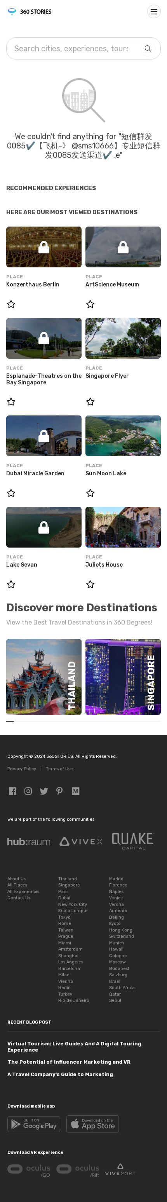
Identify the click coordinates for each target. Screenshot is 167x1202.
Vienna (65, 981)
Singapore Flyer (107, 376)
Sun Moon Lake (105, 474)
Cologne (118, 955)
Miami (64, 943)
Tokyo (64, 917)
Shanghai (68, 955)
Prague (65, 936)
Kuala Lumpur (73, 910)
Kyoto (115, 923)
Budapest (119, 968)
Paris (63, 891)
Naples (116, 891)
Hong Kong (120, 930)
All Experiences (23, 891)
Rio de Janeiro (73, 1000)
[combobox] (71, 48)
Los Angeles (70, 962)
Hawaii (116, 949)
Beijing (116, 917)
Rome (64, 923)
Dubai (64, 897)
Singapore (69, 885)
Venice (116, 897)
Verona (116, 904)
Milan (64, 974)
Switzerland (121, 936)
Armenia (118, 910)
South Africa (122, 987)
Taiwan (65, 930)
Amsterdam (70, 949)
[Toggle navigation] (154, 11)
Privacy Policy (21, 768)
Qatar (115, 994)
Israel (114, 981)
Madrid (116, 878)
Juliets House (104, 565)
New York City (72, 904)
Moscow (117, 962)
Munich (116, 943)
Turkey (65, 994)
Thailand (67, 878)
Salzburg (118, 974)
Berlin (64, 987)
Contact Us (18, 897)
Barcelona (69, 968)
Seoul (115, 1000)
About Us (16, 878)
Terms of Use (59, 768)
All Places (17, 885)
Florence (118, 885)
